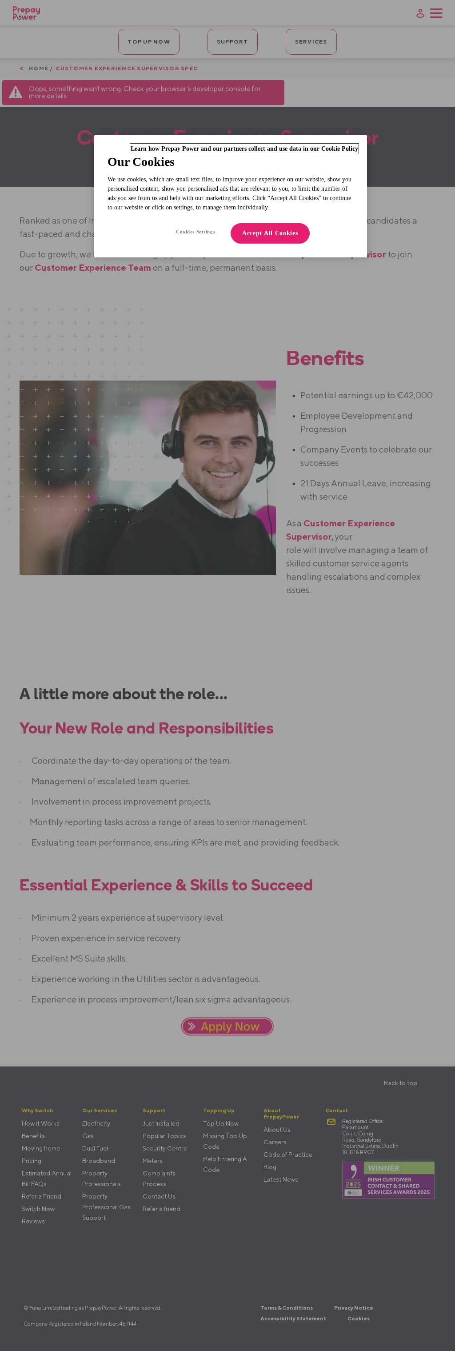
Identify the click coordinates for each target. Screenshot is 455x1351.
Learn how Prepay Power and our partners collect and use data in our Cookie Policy (244, 148)
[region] (230, 196)
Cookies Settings (195, 231)
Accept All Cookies (270, 233)
